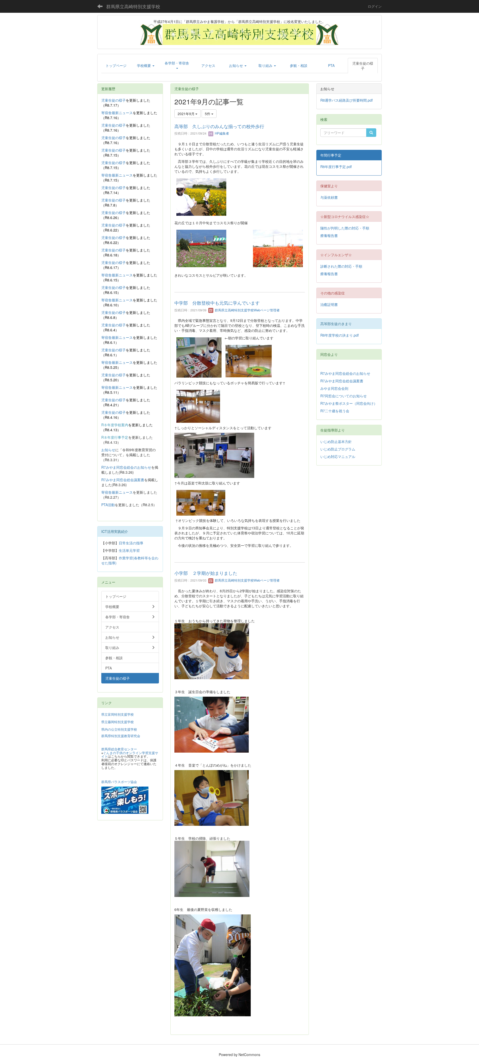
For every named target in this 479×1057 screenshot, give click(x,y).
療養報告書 (329, 235)
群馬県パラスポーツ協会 (119, 781)
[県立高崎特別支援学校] (239, 33)
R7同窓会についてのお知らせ (343, 395)
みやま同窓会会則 (334, 388)
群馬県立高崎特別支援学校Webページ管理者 (247, 310)
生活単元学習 (129, 550)
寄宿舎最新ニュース (117, 112)
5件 (208, 113)
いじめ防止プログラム (337, 448)
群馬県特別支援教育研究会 (120, 735)
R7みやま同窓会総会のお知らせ (126, 467)
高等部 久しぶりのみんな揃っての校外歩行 (219, 126)
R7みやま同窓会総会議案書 (122, 479)
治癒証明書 (329, 304)
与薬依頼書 (329, 197)
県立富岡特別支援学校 (117, 714)
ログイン (375, 6)
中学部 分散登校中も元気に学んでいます (217, 302)
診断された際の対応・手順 (341, 266)
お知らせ (108, 449)
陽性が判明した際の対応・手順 (344, 227)
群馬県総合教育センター (119, 749)
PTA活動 (108, 504)
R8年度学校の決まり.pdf (339, 335)
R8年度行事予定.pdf (336, 166)
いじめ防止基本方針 (336, 441)
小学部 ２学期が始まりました (205, 573)
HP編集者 (221, 133)
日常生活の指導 (131, 542)
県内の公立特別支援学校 (119, 729)
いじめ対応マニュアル (337, 456)
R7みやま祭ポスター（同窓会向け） (348, 403)
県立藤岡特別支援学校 (117, 721)
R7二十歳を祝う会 (334, 410)
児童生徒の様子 (113, 100)
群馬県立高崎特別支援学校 (133, 6)
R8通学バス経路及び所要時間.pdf (346, 100)
